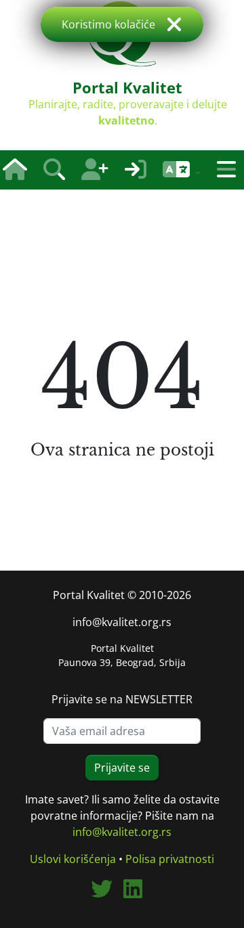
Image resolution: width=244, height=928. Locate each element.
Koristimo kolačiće (108, 24)
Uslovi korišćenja (73, 859)
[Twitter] (107, 892)
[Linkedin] (138, 892)
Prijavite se (122, 767)
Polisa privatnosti (169, 859)
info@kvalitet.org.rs (122, 622)
